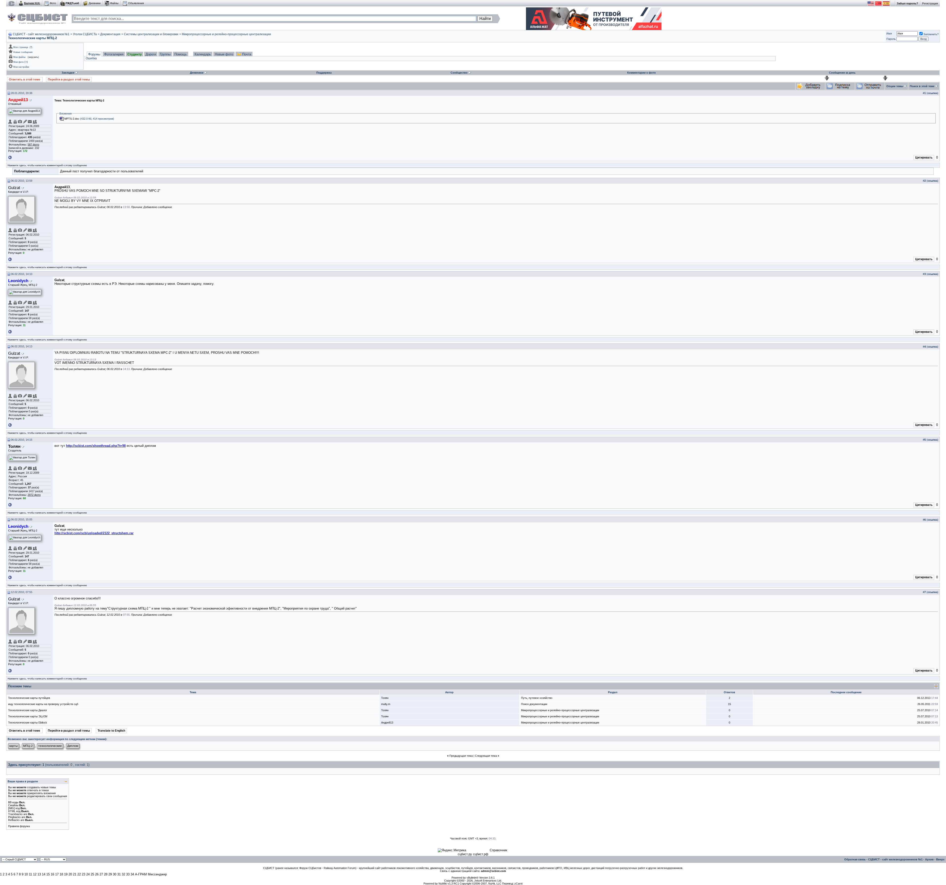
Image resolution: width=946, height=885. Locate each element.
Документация (110, 34)
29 (110, 874)
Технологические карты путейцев (29, 697)
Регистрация (930, 3)
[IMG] (11, 808)
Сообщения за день (842, 72)
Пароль (891, 38)
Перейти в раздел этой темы (69, 79)
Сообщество (459, 72)
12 (34, 874)
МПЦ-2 (28, 746)
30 (114, 874)
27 (101, 874)
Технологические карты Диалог (27, 710)
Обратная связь (855, 859)
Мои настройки (21, 67)
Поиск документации (534, 704)
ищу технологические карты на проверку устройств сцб (43, 704)
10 (26, 874)
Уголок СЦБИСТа (85, 34)
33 (128, 874)
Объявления (136, 3)
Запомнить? (931, 34)
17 (57, 874)
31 (119, 874)
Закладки (68, 72)
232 (37, 147)
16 (52, 874)
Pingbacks (14, 817)
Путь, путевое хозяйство (536, 697)
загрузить (33, 57)
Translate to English (111, 730)
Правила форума (19, 826)
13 (39, 874)
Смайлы (13, 805)
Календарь (203, 54)
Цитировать (923, 157)
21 (74, 874)
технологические (50, 746)
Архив (929, 859)
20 (70, 874)
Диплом (72, 746)
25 (92, 874)
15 (48, 874)
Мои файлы (19, 57)
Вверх (940, 859)
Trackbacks (15, 814)
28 (105, 874)
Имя (889, 33)
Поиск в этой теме (922, 86)
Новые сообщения (23, 52)
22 (79, 874)
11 (30, 874)
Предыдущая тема (461, 755)
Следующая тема (486, 755)
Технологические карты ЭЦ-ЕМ (27, 716)
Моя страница (20, 47)
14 (43, 874)
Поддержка (324, 72)
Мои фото (18, 62)
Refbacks (14, 820)
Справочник (498, 850)
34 (132, 874)
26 (97, 874)
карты (13, 746)
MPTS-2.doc (71, 118)
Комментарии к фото (641, 72)
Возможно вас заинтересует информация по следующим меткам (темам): (57, 739)
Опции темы (894, 86)
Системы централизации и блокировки (151, 34)
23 (83, 874)
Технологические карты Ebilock (27, 722)
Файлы (114, 3)
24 (88, 874)
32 (123, 874)
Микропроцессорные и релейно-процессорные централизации (226, 34)
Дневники (95, 3)
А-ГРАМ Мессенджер (151, 874)
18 (61, 874)
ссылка (932, 93)
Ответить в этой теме (25, 79)
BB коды (13, 802)
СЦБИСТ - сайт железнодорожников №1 (41, 34)
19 (66, 874)
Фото (53, 3)
